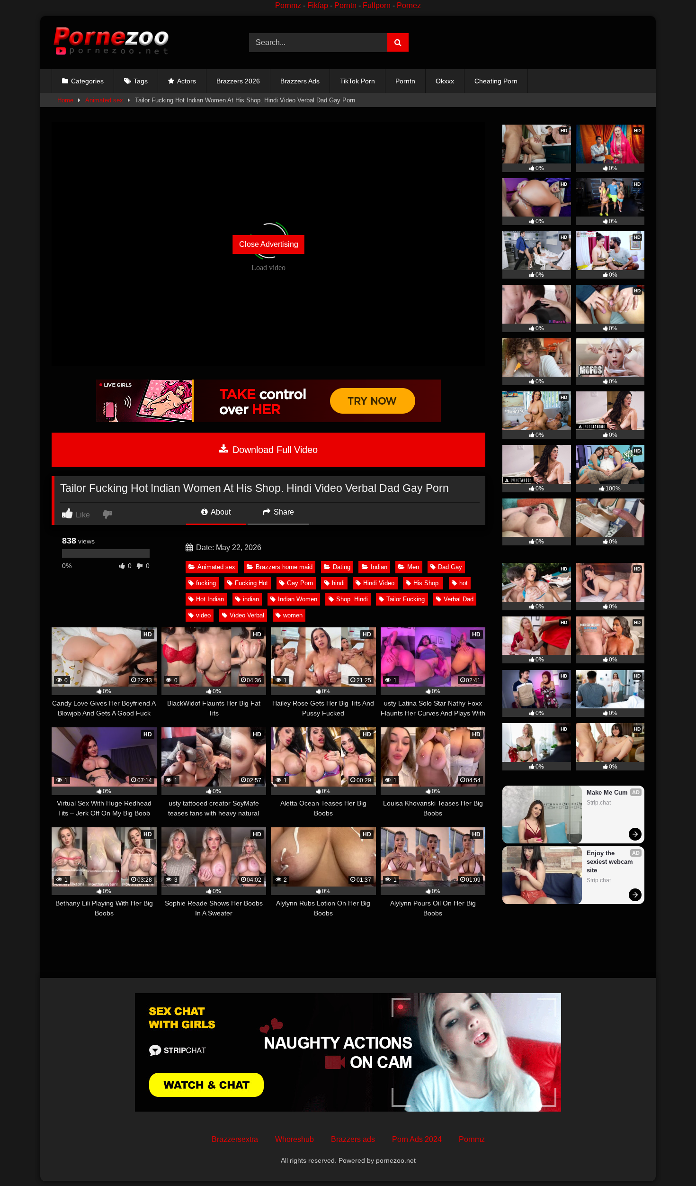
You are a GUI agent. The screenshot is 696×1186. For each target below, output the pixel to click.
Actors (186, 81)
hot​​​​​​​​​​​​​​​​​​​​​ (463, 583)
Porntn (345, 5)
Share (283, 512)
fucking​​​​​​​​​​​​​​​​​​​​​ (206, 583)
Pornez (409, 5)
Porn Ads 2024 (417, 1139)
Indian (379, 566)
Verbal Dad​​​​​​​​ (458, 599)
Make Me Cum (607, 792)
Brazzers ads (353, 1139)
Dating (341, 566)
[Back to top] (666, 1158)
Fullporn (377, 5)
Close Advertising (268, 244)
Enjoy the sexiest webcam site (611, 862)
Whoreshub (294, 1139)
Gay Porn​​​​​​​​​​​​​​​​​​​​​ (300, 583)
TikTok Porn (357, 81)
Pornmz (288, 5)
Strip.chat (599, 802)
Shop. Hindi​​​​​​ (352, 599)
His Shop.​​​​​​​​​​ (426, 583)
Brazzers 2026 (238, 81)
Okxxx (445, 81)
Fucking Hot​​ (251, 583)
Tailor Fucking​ (405, 599)
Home (65, 100)
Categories (87, 81)
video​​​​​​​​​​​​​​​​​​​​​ (203, 615)
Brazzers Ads (300, 81)
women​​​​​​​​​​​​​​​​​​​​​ (293, 615)
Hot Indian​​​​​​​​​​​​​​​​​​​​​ (210, 599)
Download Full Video (274, 449)
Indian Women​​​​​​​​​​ (297, 599)
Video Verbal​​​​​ (247, 615)
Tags (141, 81)
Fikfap (317, 5)
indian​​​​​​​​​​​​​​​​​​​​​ (251, 599)
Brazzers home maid (284, 566)
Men (413, 566)
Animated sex (104, 100)
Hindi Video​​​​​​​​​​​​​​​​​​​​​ (378, 583)
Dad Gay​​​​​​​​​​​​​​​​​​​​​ (450, 566)
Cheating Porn (496, 81)
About (220, 512)
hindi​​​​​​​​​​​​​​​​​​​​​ (338, 583)
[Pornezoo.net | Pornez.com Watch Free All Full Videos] (111, 42)
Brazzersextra (235, 1139)
